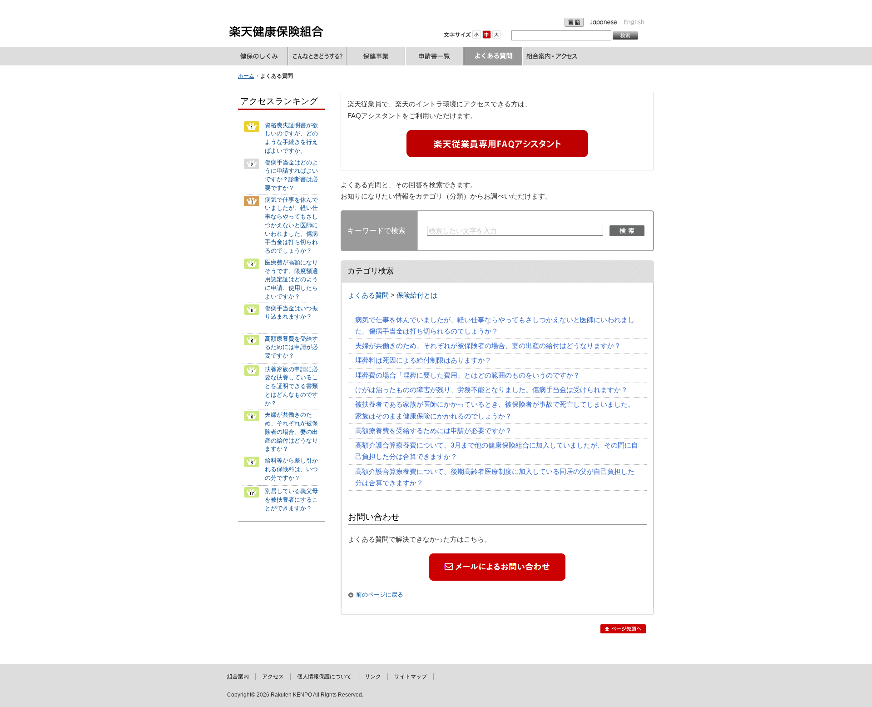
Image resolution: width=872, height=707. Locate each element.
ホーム (246, 76)
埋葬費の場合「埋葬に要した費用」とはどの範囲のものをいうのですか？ (467, 375)
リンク (373, 676)
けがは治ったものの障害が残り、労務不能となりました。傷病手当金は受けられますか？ (491, 389)
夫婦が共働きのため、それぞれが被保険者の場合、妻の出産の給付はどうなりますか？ (488, 345)
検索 (626, 230)
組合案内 (238, 676)
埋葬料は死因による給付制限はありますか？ (423, 360)
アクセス (273, 676)
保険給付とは (416, 295)
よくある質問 (368, 295)
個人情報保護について (324, 676)
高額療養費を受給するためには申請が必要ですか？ (433, 430)
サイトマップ (410, 676)
